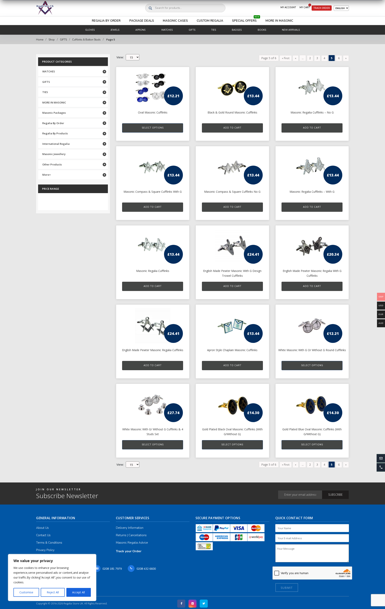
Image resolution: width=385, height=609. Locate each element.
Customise (26, 592)
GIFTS (63, 40)
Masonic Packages (54, 113)
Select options (153, 127)
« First (285, 58)
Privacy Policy (45, 550)
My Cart (305, 6)
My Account (288, 7)
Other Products (52, 164)
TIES (45, 92)
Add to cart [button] (232, 127)
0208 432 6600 (146, 569)
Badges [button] (237, 29)
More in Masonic (279, 21)
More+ (46, 174)
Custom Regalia (210, 21)
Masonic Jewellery (54, 154)
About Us (42, 528)
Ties (213, 29)
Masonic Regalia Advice (132, 543)
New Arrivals (291, 29)
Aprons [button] (140, 29)
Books (262, 29)
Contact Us (43, 535)
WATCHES (48, 71)
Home (39, 40)
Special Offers (245, 19)
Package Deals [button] (141, 21)
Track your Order (128, 551)
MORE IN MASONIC (54, 102)
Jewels (114, 29)
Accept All (78, 592)
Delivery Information (129, 528)
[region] (52, 577)
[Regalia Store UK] (45, 8)
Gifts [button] (192, 29)
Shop (52, 40)
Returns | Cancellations (131, 535)
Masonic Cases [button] (175, 21)
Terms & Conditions (49, 543)
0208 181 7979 (112, 569)
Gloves (90, 29)
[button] (381, 467)
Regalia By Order (106, 21)
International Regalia (56, 144)
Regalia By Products (55, 133)
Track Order (321, 8)
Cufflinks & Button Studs (86, 40)
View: (120, 464)
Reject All (53, 592)
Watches (167, 29)
